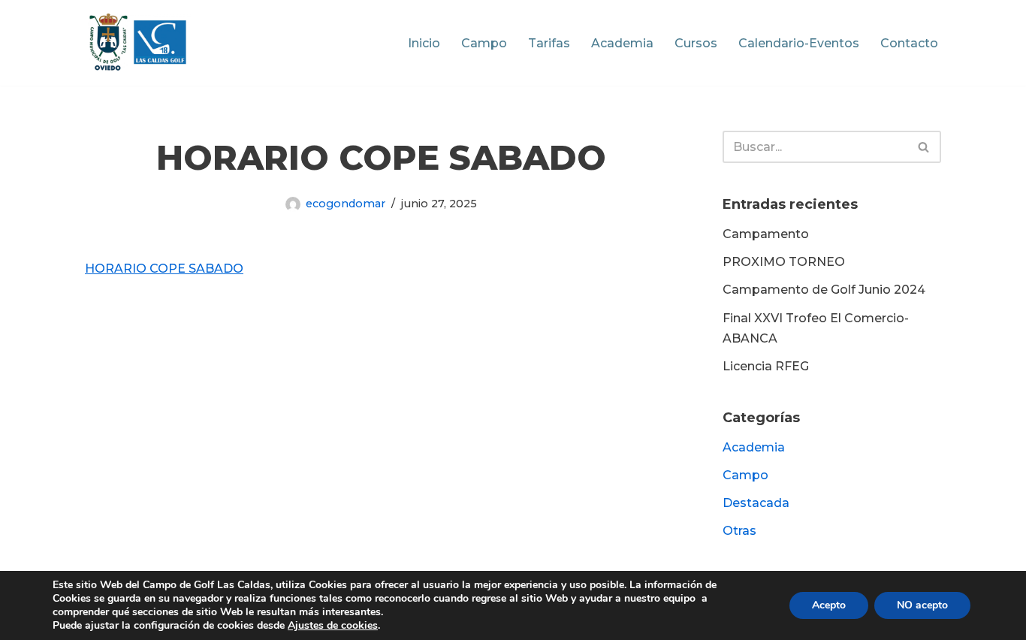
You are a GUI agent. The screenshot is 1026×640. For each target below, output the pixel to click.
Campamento (766, 234)
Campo (484, 43)
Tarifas (549, 43)
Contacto (909, 43)
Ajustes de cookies (333, 625)
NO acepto (922, 605)
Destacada (756, 503)
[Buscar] (924, 147)
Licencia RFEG (766, 366)
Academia (622, 43)
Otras (739, 531)
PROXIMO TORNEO (784, 262)
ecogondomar (345, 203)
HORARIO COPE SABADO (164, 268)
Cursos (695, 43)
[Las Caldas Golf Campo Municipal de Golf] (138, 43)
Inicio (424, 43)
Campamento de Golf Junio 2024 (824, 289)
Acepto (829, 605)
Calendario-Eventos (798, 43)
